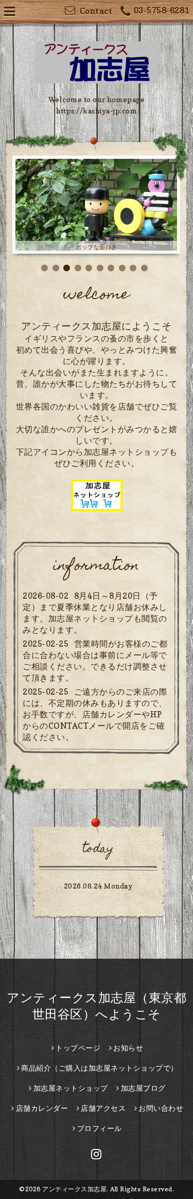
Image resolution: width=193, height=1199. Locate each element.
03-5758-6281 (161, 10)
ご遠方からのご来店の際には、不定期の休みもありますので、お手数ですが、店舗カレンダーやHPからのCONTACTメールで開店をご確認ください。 (95, 714)
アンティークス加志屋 (74, 1189)
